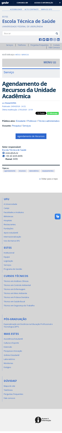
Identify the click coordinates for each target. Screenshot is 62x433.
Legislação (8, 261)
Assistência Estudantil (13, 339)
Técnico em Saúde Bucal (14, 301)
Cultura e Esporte (11, 343)
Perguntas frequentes (13, 394)
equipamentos (47, 171)
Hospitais (8, 220)
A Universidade (10, 204)
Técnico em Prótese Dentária (16, 297)
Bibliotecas (8, 216)
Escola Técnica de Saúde (14, 150)
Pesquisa (16, 125)
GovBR (4, 2)
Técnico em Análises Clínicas (16, 281)
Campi (6, 208)
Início (17, 55)
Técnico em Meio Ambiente (15, 293)
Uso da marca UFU (12, 240)
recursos (22, 171)
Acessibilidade (16, 9)
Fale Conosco (54, 47)
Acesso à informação (43, 3)
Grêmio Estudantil (11, 355)
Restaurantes (10, 224)
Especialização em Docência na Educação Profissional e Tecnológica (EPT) (28, 325)
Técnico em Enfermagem (14, 289)
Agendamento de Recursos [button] (31, 136)
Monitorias (8, 363)
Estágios (7, 367)
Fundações (8, 228)
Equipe (7, 257)
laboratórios (34, 171)
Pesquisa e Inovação (13, 351)
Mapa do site (46, 9)
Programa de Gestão (13, 269)
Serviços (9, 45)
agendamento (9, 171)
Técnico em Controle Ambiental (17, 285)
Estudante (21, 121)
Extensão (8, 347)
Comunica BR (22, 3)
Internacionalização (12, 236)
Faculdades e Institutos (14, 212)
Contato (56, 45)
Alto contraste (31, 9)
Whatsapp (53, 113)
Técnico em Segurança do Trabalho (19, 305)
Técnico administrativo (48, 121)
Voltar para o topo (49, 179)
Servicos (25, 55)
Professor (31, 121)
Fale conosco (9, 398)
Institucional (9, 252)
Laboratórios (9, 359)
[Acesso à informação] (43, 420)
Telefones (22, 45)
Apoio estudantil (11, 232)
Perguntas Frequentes (39, 45)
